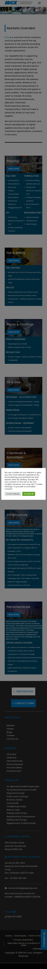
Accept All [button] (28, 493)
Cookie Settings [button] (12, 494)
